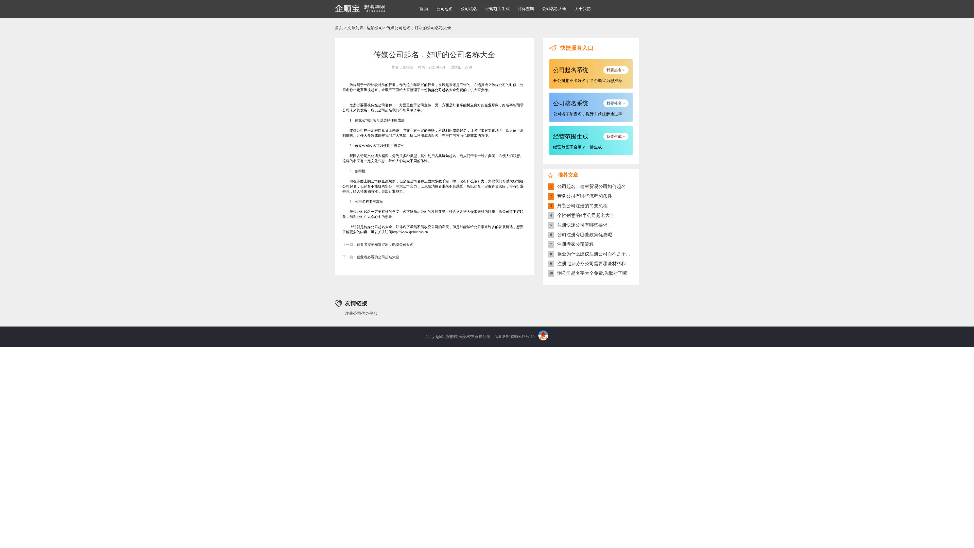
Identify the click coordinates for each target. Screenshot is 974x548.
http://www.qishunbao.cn (410, 232)
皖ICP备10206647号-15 (515, 336)
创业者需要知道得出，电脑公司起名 (377, 245)
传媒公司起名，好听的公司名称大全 (418, 28)
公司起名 (445, 9)
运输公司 (375, 28)
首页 (339, 28)
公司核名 (469, 9)
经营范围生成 (497, 9)
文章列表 (355, 28)
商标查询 (526, 9)
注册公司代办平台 (361, 313)
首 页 (423, 9)
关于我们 (583, 9)
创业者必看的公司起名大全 (370, 257)
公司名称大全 (554, 9)
